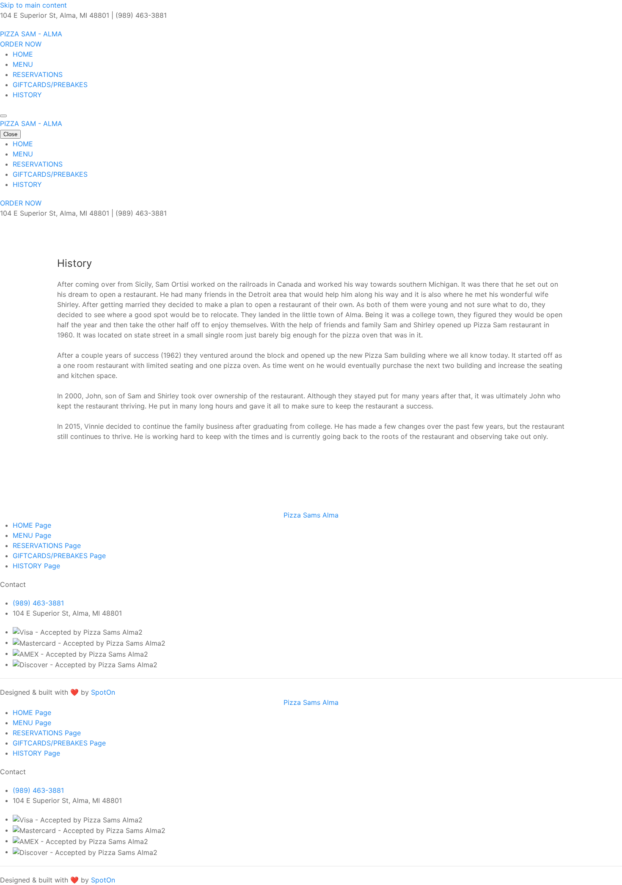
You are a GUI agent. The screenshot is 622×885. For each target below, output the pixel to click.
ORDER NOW (20, 44)
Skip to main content (33, 5)
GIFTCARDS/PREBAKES (50, 84)
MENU (23, 64)
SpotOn (103, 692)
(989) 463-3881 (38, 603)
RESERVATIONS (38, 74)
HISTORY (27, 94)
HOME (23, 54)
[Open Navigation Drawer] (3, 116)
